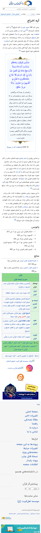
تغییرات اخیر (31, 416)
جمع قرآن (10, 313)
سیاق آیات (26, 302)
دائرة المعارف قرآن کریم (28, 260)
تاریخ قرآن (26, 313)
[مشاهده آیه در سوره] (20, 57)
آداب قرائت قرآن (19, 337)
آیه (22, 30)
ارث (19, 168)
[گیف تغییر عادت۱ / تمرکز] (20, 529)
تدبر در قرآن (8, 337)
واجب (26, 196)
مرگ (16, 34)
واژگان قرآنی (7, 342)
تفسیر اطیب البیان (30, 267)
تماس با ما (32, 432)
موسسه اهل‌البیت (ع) (28, 501)
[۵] (15, 220)
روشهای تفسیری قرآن (13, 298)
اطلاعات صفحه (30, 464)
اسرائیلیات (18, 302)
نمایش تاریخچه (6, 14)
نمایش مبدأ (15, 14)
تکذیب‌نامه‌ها (12, 514)
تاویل (12, 302)
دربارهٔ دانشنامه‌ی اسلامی (23, 514)
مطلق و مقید (21, 324)
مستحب (25, 206)
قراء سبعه (13, 316)
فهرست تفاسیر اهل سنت (11, 305)
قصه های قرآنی (14, 346)
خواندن (23, 14)
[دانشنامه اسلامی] (20, 3)
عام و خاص (13, 321)
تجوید (28, 337)
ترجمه (35, 300)
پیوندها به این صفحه (27, 444)
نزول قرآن (17, 313)
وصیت (6, 41)
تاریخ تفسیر (26, 298)
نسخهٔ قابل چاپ (30, 456)
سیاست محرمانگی (35, 514)
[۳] (20, 51)
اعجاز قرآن (10, 283)
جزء (21, 293)
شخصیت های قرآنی (29, 346)
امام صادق (22, 158)
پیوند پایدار (32, 460)
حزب (17, 293)
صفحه (38, 14)
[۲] (27, 30)
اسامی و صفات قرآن (22, 283)
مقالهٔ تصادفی (31, 420)
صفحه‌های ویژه (30, 452)
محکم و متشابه (10, 324)
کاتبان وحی (22, 316)
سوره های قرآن (27, 342)
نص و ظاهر (14, 327)
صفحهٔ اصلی (32, 412)
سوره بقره (26, 27)
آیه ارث (17, 172)
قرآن (20, 275)
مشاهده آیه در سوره (15, 147)
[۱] (12, 27)
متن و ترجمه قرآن (20, 279)
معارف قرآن (18, 349)
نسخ (22, 178)
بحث (33, 14)
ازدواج (34, 37)
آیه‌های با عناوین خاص (25, 356)
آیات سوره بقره (10, 356)
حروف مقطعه (10, 293)
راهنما (35, 424)
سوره (25, 293)
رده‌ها (36, 356)
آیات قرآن (16, 342)
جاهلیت (36, 34)
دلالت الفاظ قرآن (24, 321)
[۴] (31, 188)
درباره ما (33, 428)
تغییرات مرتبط (30, 448)
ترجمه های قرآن (24, 309)
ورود (38, 404)
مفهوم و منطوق (24, 327)
